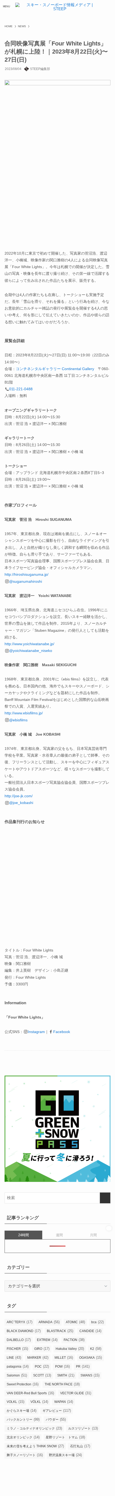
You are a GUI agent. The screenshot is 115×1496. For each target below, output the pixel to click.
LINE (14, 1357)
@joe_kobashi (21, 802)
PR (83, 1366)
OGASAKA (90, 1357)
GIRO (41, 1349)
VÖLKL (39, 1402)
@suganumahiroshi (25, 581)
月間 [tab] (93, 1235)
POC (42, 1366)
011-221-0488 (21, 389)
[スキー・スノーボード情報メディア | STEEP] (57, 6)
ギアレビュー (57, 1411)
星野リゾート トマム (65, 1437)
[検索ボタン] (108, 6)
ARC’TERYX (19, 1322)
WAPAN (63, 1402)
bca (97, 1322)
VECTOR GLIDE (75, 1393)
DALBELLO (19, 1340)
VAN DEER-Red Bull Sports (30, 1393)
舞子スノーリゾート (25, 1455)
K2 (95, 1349)
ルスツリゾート (83, 1428)
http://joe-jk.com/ (19, 796)
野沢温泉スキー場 (65, 1455)
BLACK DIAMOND (24, 1331)
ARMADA (49, 1322)
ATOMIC (75, 1322)
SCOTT (42, 1375)
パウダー (56, 1419)
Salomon (17, 1375)
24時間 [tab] (23, 1235)
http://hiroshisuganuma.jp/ (26, 574)
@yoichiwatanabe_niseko (30, 650)
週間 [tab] (59, 1235)
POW (62, 1366)
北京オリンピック (23, 1437)
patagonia (18, 1366)
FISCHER (17, 1349)
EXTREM (47, 1340)
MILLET (64, 1357)
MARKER (37, 1357)
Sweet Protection (23, 1384)
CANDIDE (90, 1331)
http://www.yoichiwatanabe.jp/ (29, 644)
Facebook (61, 1032)
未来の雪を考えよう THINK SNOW (35, 1446)
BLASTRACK (60, 1331)
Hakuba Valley (70, 1349)
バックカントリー (23, 1419)
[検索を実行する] (105, 1197)
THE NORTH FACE (62, 1384)
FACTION (74, 1340)
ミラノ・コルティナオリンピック (34, 1428)
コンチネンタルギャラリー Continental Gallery (55, 369)
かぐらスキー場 (21, 1411)
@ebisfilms (18, 720)
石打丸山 (80, 1446)
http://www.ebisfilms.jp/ (24, 713)
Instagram (36, 1032)
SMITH (65, 1375)
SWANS (89, 1375)
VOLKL (15, 1402)
